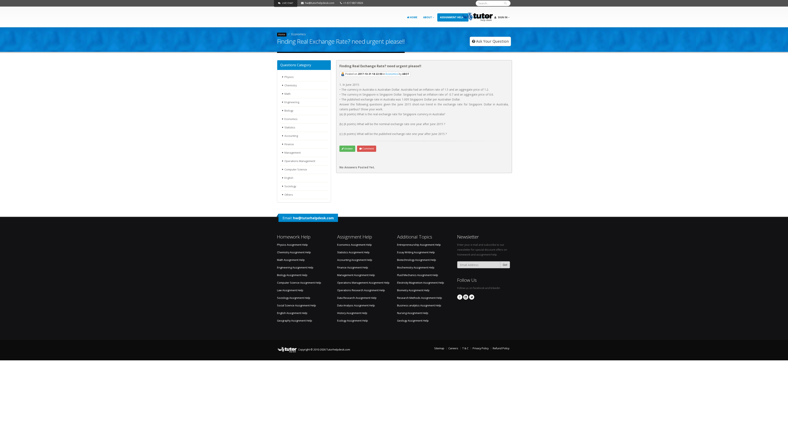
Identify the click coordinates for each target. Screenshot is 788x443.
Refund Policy (501, 348)
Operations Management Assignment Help (363, 282)
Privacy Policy (481, 348)
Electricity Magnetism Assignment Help (420, 282)
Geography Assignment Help (294, 320)
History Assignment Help (352, 313)
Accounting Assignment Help (354, 260)
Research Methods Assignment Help (419, 298)
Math (287, 94)
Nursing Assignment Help (412, 313)
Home (413, 17)
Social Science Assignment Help (296, 305)
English (288, 178)
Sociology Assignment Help (293, 298)
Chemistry (290, 85)
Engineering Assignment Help (295, 267)
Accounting (291, 136)
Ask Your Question (492, 41)
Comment (368, 148)
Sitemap (439, 348)
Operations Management (299, 161)
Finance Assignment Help (352, 267)
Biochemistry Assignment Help (415, 267)
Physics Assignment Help (292, 245)
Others (288, 194)
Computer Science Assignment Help (299, 282)
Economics (291, 119)
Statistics (289, 127)
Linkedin (465, 297)
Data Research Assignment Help (357, 298)
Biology (288, 110)
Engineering (291, 102)
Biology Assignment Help (292, 275)
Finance (289, 144)
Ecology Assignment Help (352, 320)
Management (292, 152)
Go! (505, 265)
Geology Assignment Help (413, 320)
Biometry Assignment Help (413, 290)
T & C (465, 348)
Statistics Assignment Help (353, 252)
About (428, 17)
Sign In (502, 17)
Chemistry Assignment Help (294, 252)
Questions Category (295, 65)
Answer (348, 148)
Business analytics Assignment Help (419, 305)
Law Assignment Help (290, 290)
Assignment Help (452, 17)
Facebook (459, 297)
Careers (453, 348)
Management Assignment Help (356, 275)
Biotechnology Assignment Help (416, 260)
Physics (289, 77)
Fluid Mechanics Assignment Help (417, 275)
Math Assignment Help (291, 260)
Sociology (290, 186)
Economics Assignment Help (354, 245)
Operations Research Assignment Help (361, 290)
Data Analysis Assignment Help (356, 305)
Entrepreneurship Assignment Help (419, 245)
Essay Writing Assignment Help (416, 252)
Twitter (471, 297)
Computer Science (295, 169)
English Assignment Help (292, 313)
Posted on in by (377, 74)
